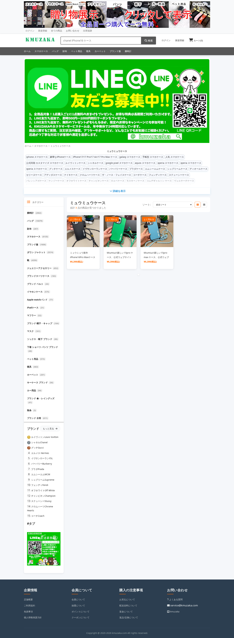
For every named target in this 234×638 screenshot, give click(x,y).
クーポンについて (80, 617)
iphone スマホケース (37, 156)
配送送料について (128, 605)
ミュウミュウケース (60, 145)
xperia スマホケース (168, 162)
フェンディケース (158, 174)
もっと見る (49, 428)
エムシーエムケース (155, 168)
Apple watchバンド (37, 299)
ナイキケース (71, 174)
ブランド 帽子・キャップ (40, 323)
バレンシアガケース (36, 180)
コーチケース (140, 174)
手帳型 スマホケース (152, 156)
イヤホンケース (35, 291)
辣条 (29, 410)
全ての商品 (56, 30)
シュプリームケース (177, 168)
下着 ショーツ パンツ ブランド (42, 346)
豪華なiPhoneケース (60, 156)
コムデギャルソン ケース (159, 180)
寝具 (88, 51)
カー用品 (32, 390)
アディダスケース (53, 174)
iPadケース (33, 307)
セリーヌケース (34, 174)
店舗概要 (28, 599)
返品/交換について (128, 617)
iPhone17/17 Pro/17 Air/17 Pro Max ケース (95, 156)
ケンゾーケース (56, 180)
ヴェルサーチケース (184, 180)
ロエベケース (117, 180)
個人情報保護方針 (33, 617)
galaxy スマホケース (129, 156)
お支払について (127, 599)
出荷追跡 (87, 30)
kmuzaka (174, 611)
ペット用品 (76, 51)
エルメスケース (72, 168)
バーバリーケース (118, 168)
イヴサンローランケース (95, 168)
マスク (30, 331)
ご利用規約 (29, 605)
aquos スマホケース (145, 162)
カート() (198, 40)
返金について (126, 611)
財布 (65, 51)
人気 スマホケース (174, 156)
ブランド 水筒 (34, 418)
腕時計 (128, 51)
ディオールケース (198, 168)
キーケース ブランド (37, 382)
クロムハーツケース (90, 174)
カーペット (100, 51)
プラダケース (136, 168)
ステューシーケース (179, 174)
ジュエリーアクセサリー (39, 268)
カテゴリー (37, 202)
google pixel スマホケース (119, 162)
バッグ (55, 51)
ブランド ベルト (35, 283)
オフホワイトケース (76, 180)
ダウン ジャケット (36, 252)
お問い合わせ (72, 30)
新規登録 (42, 30)
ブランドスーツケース (38, 275)
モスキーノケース (135, 180)
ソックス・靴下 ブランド (40, 339)
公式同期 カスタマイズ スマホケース (44, 162)
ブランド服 (115, 51)
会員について (78, 599)
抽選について (78, 605)
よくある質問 (176, 599)
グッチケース (56, 168)
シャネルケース (95, 162)
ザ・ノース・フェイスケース (116, 174)
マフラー (32, 315)
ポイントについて (80, 611)
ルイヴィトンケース (75, 162)
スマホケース (41, 51)
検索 (150, 40)
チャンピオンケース (99, 180)
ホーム (27, 51)
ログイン (29, 30)
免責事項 (28, 611)
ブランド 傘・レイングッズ (40, 398)
